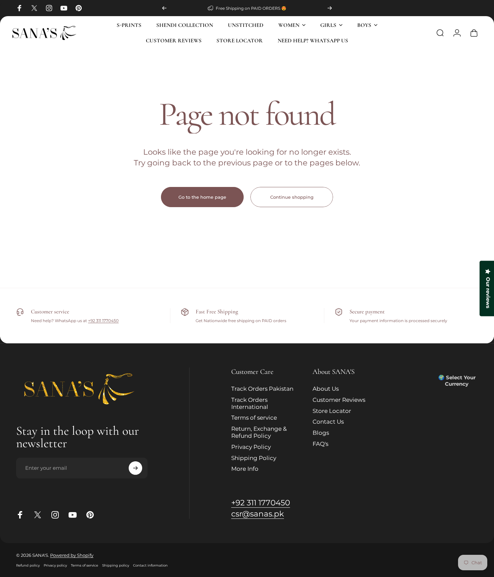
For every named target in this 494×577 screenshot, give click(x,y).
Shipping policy (115, 565)
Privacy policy (55, 565)
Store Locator (332, 411)
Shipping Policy (253, 458)
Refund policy (28, 565)
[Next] (329, 8)
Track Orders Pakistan (262, 388)
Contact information (150, 565)
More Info (244, 468)
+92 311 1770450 (103, 320)
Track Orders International (249, 403)
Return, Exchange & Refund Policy (259, 432)
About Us (326, 388)
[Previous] (164, 8)
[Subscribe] (135, 468)
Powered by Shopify (71, 555)
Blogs (321, 432)
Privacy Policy (251, 447)
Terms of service (254, 417)
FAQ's (320, 443)
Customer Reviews (339, 399)
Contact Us (328, 421)
